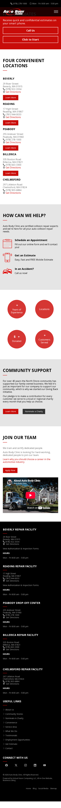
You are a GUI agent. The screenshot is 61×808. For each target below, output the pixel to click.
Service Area (11, 726)
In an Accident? (24, 271)
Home (28, 788)
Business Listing (9, 780)
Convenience (11, 722)
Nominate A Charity (14, 718)
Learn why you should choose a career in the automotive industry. (26, 461)
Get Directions (13, 91)
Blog (34, 788)
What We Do (11, 731)
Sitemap (53, 788)
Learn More (30, 41)
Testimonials (11, 735)
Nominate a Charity (34, 411)
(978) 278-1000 (13, 139)
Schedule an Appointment (36, 244)
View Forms (21, 548)
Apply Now (10, 470)
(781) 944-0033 (13, 114)
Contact (9, 748)
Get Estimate (11, 744)
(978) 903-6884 (13, 190)
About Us (9, 709)
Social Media (43, 788)
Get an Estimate (34, 257)
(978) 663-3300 (13, 164)
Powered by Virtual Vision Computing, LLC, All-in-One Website (27, 778)
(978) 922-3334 (13, 89)
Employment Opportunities (17, 739)
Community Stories (14, 714)
